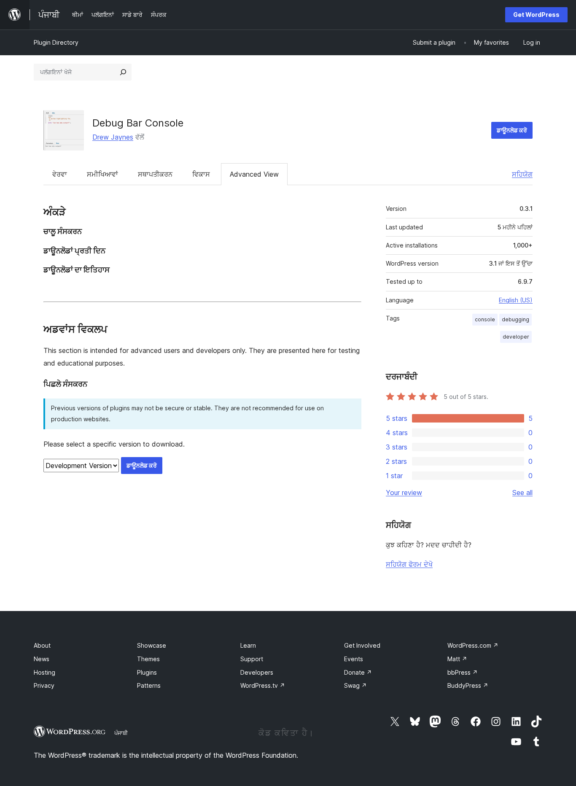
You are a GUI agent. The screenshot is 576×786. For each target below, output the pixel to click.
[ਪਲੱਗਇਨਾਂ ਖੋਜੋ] (123, 72)
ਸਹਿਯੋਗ (522, 174)
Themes (148, 658)
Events (353, 658)
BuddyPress (467, 685)
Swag (355, 685)
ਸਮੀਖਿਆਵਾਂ (102, 174)
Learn (248, 645)
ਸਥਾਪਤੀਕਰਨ (155, 174)
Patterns (149, 685)
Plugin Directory (56, 42)
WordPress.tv (262, 685)
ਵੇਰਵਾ (59, 174)
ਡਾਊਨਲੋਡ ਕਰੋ (512, 130)
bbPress (462, 672)
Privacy (44, 685)
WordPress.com (472, 645)
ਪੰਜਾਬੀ (121, 732)
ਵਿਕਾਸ (201, 174)
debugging (515, 319)
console (485, 319)
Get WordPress (536, 14)
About (42, 645)
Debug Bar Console (137, 123)
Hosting (44, 672)
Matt (457, 658)
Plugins (147, 672)
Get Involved (362, 645)
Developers (256, 672)
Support (251, 658)
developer (516, 337)
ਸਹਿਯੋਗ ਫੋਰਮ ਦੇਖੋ (409, 564)
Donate (358, 672)
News (41, 658)
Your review (404, 492)
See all (522, 492)
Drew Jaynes (112, 137)
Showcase (151, 645)
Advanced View (254, 174)
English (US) (516, 300)
